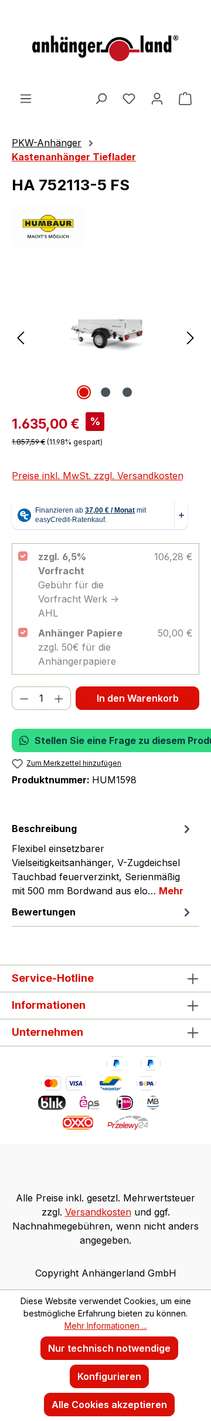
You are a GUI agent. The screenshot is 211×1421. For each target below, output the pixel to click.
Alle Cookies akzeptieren (109, 1404)
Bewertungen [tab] (44, 912)
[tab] (102, 859)
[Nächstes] (190, 337)
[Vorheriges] (20, 337)
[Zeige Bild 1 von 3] (84, 392)
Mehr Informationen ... (105, 1326)
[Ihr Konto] (157, 98)
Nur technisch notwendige (109, 1348)
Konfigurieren (109, 1376)
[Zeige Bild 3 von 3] (127, 392)
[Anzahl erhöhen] (59, 698)
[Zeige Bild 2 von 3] (105, 392)
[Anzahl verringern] (24, 698)
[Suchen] (101, 98)
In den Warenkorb (138, 698)
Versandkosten (98, 1212)
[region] (105, 337)
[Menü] (26, 98)
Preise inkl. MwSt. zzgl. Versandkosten (97, 475)
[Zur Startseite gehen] (105, 45)
